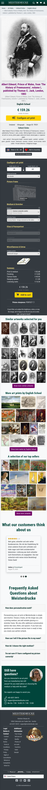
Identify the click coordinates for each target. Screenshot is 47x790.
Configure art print (25, 118)
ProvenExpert (18, 567)
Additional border (11, 173)
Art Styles (11, 8)
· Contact (6, 736)
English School (31, 8)
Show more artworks (23, 513)
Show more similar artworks (23, 386)
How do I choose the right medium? (19, 646)
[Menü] (2, 3)
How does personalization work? (18, 608)
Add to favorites (34, 150)
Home (3, 8)
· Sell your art (18, 736)
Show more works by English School (23, 449)
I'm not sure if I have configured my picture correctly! (22, 655)
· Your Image (18, 734)
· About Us (6, 765)
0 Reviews (28, 154)
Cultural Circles (20, 8)
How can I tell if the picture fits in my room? (23, 638)
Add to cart (25, 295)
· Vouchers (17, 747)
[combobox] (23, 176)
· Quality (16, 739)
